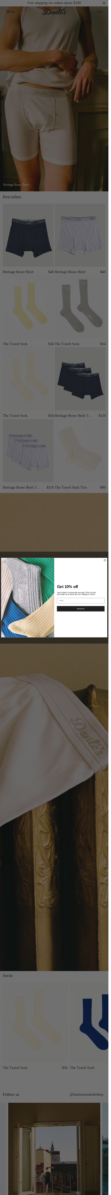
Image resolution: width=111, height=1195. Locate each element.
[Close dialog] (105, 560)
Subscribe (80, 609)
